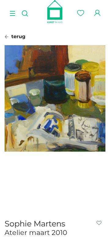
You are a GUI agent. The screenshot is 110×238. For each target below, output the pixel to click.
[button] (100, 223)
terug (17, 36)
